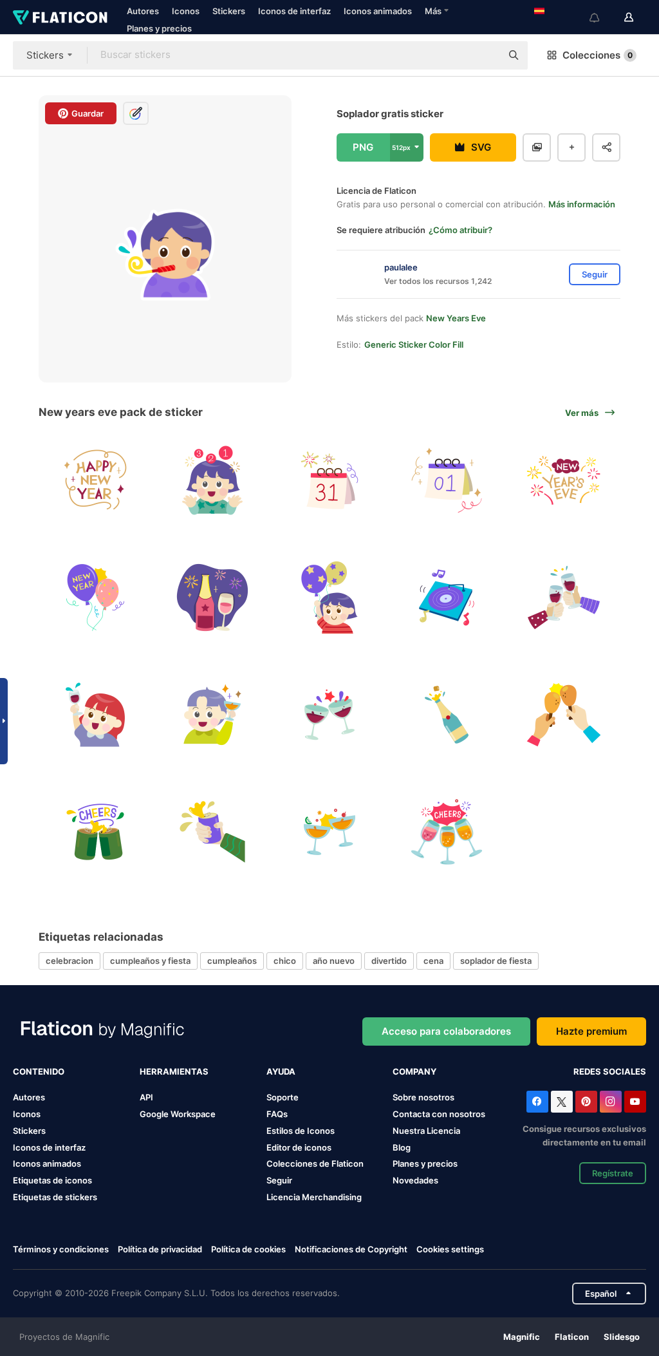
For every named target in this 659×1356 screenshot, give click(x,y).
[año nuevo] (446, 480)
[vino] (330, 715)
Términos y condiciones (61, 1249)
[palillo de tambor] (563, 715)
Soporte (282, 1097)
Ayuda (280, 1071)
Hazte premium (591, 1031)
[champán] (446, 715)
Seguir (279, 1180)
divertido (389, 961)
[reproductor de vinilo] (446, 597)
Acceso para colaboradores (446, 1031)
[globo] (95, 597)
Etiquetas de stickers (55, 1197)
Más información (581, 204)
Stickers (228, 11)
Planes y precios (159, 28)
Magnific (521, 1337)
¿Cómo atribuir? (460, 230)
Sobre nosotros (423, 1097)
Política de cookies (248, 1249)
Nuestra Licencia (426, 1130)
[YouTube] (635, 1102)
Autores (143, 11)
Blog (402, 1147)
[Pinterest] (586, 1102)
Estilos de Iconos (300, 1130)
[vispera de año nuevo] (330, 480)
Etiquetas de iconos (52, 1180)
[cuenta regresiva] (212, 480)
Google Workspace (178, 1114)
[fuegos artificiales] (563, 480)
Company (414, 1071)
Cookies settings (450, 1249)
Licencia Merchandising (314, 1197)
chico (285, 961)
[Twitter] (562, 1102)
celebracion (69, 961)
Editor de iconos (298, 1147)
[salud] (563, 597)
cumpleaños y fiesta (150, 961)
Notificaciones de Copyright (351, 1249)
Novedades (415, 1180)
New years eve (456, 318)
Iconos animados (378, 11)
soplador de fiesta (496, 961)
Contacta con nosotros (439, 1114)
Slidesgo (622, 1337)
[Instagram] (611, 1102)
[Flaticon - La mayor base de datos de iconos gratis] (60, 17)
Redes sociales (609, 1071)
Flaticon (572, 1337)
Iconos (186, 11)
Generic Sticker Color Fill (413, 344)
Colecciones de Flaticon (315, 1163)
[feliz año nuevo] (95, 480)
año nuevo (334, 961)
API (146, 1097)
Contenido (38, 1071)
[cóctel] (330, 831)
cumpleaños (232, 961)
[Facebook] (537, 1102)
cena (433, 961)
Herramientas (174, 1071)
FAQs (277, 1114)
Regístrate (612, 1173)
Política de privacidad (160, 1249)
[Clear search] (485, 55)
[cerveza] (95, 831)
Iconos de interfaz (294, 11)
